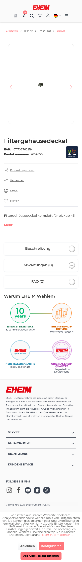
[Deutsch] (57, 16)
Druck (14, 190)
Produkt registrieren (22, 170)
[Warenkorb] (38, 15)
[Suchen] (32, 15)
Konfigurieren (51, 546)
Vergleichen (17, 180)
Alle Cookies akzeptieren (41, 556)
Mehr (8, 225)
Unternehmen (19, 443)
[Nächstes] (71, 84)
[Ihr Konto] (48, 15)
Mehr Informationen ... (57, 535)
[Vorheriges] (11, 84)
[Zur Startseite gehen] (41, 7)
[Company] (16, 16)
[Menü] (66, 16)
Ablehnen (27, 546)
